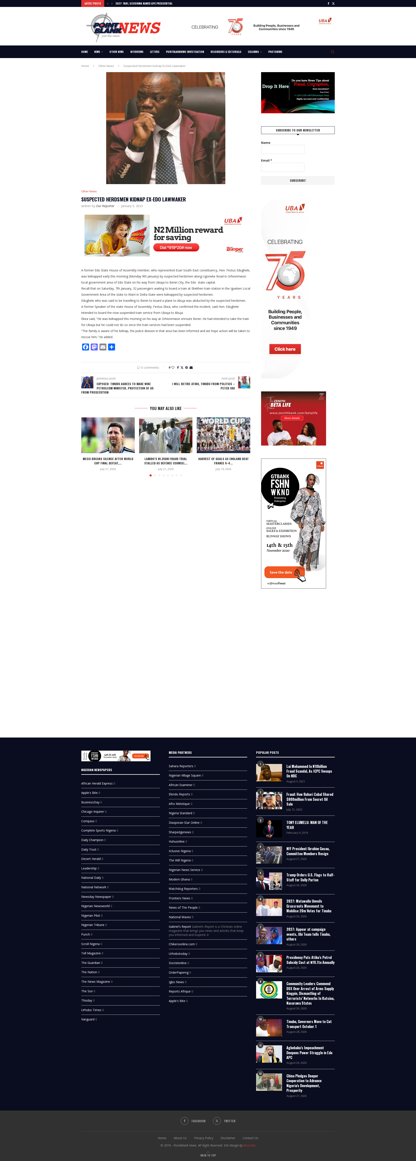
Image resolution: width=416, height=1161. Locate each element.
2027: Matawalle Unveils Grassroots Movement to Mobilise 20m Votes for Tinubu (308, 906)
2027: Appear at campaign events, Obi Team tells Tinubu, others (308, 934)
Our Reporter (105, 206)
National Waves (180, 917)
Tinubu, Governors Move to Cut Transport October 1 (309, 1024)
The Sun (87, 991)
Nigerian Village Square (185, 775)
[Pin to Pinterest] (186, 367)
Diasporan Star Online (184, 822)
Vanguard (87, 1019)
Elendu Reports (179, 794)
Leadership (89, 868)
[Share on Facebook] (178, 367)
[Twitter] (333, 3)
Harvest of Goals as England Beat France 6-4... (223, 461)
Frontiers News (179, 898)
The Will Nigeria (180, 860)
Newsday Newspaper (96, 897)
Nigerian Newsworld (95, 906)
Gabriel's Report (180, 926)
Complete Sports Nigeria (98, 830)
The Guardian (90, 963)
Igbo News (176, 982)
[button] (107, 3)
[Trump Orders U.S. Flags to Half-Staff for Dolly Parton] (269, 881)
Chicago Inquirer (92, 811)
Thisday (86, 1000)
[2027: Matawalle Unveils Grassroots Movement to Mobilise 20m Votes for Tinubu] (269, 907)
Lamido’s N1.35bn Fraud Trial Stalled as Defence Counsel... (165, 461)
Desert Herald (91, 859)
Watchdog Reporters (183, 889)
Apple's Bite (89, 793)
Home (84, 52)
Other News (116, 52)
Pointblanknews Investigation (185, 52)
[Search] (332, 51)
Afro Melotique (179, 804)
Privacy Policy (203, 1138)
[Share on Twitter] (182, 367)
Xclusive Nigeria (180, 851)
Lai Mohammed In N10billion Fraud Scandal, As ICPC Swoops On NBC (309, 771)
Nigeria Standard (180, 813)
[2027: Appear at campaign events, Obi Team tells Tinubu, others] (269, 935)
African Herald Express (97, 783)
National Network (93, 887)
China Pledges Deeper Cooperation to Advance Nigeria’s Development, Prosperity (304, 1083)
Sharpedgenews (180, 832)
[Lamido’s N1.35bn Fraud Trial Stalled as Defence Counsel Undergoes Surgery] (166, 435)
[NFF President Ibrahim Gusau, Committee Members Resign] (269, 855)
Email (266, 160)
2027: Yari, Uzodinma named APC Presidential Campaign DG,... (153, 3)
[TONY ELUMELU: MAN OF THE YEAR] (269, 828)
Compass (87, 821)
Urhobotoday (178, 954)
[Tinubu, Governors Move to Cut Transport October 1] (269, 1027)
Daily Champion (92, 840)
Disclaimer (228, 1138)
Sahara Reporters (181, 766)
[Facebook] (328, 3)
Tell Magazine (91, 953)
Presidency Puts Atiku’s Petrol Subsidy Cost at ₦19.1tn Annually (310, 960)
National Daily (91, 878)
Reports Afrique (180, 991)
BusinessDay (90, 802)
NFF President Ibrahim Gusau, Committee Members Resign (308, 851)
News (97, 52)
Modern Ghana (179, 879)
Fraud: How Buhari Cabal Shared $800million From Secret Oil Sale (309, 799)
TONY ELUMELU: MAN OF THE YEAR (307, 825)
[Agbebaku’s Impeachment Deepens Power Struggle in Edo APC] (269, 1054)
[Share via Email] (191, 367)
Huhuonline (177, 841)
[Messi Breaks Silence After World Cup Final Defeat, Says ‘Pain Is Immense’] (108, 435)
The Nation (89, 972)
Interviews (136, 52)
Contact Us (250, 1138)
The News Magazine (95, 981)
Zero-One (249, 1145)
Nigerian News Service (184, 870)
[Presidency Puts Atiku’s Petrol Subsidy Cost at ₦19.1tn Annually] (269, 963)
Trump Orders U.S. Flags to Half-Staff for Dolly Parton (310, 877)
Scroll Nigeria (90, 944)
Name (265, 143)
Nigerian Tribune (92, 925)
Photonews (275, 52)
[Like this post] (172, 367)
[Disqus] (165, 542)
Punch (85, 934)
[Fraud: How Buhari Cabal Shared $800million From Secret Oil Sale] (269, 800)
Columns (253, 52)
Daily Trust (88, 849)
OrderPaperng (178, 972)
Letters (154, 52)
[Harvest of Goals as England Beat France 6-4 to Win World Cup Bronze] (223, 435)
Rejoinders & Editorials (226, 52)
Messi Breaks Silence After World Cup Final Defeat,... (108, 461)
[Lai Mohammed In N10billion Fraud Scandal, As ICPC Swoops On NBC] (269, 772)
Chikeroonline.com (182, 944)
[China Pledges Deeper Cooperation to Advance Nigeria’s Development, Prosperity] (269, 1082)
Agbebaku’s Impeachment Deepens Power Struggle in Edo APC (309, 1052)
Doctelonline (178, 963)
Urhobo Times (91, 1010)
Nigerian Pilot (90, 915)
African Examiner (180, 785)
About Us (180, 1138)
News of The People (183, 907)
